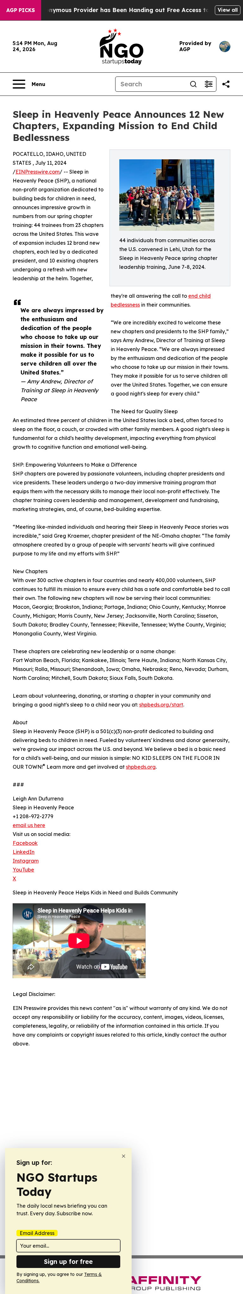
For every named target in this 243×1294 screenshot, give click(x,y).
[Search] (193, 84)
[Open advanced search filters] (208, 84)
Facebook (25, 843)
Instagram (26, 861)
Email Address (37, 1233)
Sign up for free (68, 1261)
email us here (29, 825)
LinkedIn (23, 852)
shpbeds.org (141, 767)
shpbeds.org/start (161, 704)
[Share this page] (225, 84)
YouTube (23, 869)
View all (228, 10)
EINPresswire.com (37, 172)
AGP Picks (20, 10)
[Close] (124, 1156)
